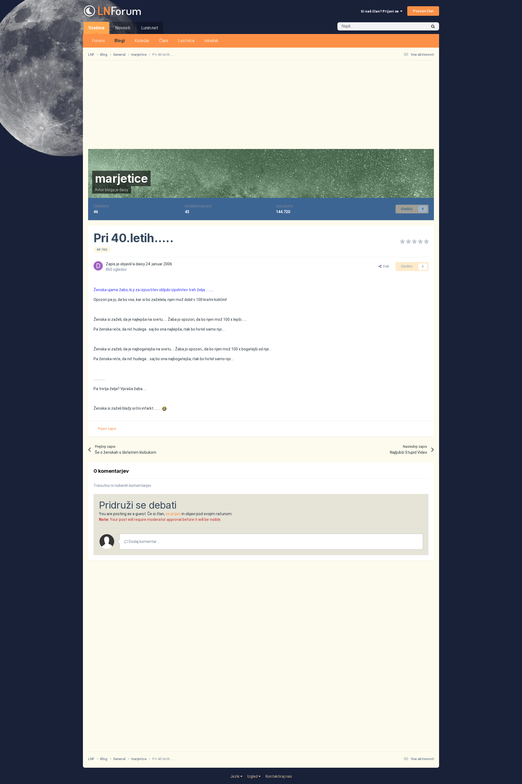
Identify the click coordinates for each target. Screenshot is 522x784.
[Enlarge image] (164, 408)
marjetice (121, 178)
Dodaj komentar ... (144, 541)
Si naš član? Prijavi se (380, 11)
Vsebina (96, 27)
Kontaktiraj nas (279, 776)
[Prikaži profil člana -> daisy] (98, 265)
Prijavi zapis (107, 429)
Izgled (253, 776)
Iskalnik (211, 40)
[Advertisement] (261, 105)
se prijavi (173, 514)
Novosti (122, 27)
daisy (123, 190)
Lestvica (186, 40)
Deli (385, 266)
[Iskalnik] (433, 26)
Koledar (142, 40)
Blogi (119, 40)
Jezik (235, 776)
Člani (163, 40)
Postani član (423, 11)
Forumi (98, 40)
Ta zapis (413, 26)
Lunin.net (149, 27)
